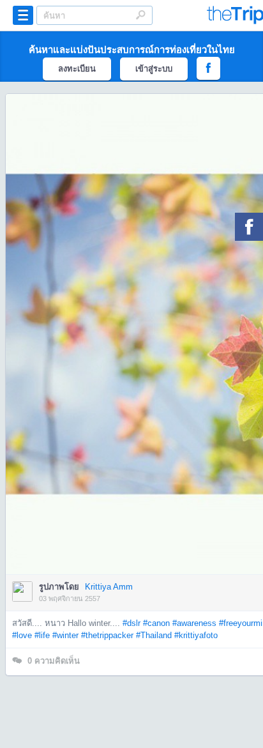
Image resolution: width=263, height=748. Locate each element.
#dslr (131, 623)
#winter (65, 635)
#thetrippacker (107, 635)
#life (42, 635)
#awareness (194, 623)
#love (22, 635)
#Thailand (154, 635)
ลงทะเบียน (77, 68)
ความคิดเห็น (53, 661)
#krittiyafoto (196, 635)
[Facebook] (249, 227)
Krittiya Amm (109, 587)
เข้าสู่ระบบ (153, 68)
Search (140, 14)
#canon (156, 623)
